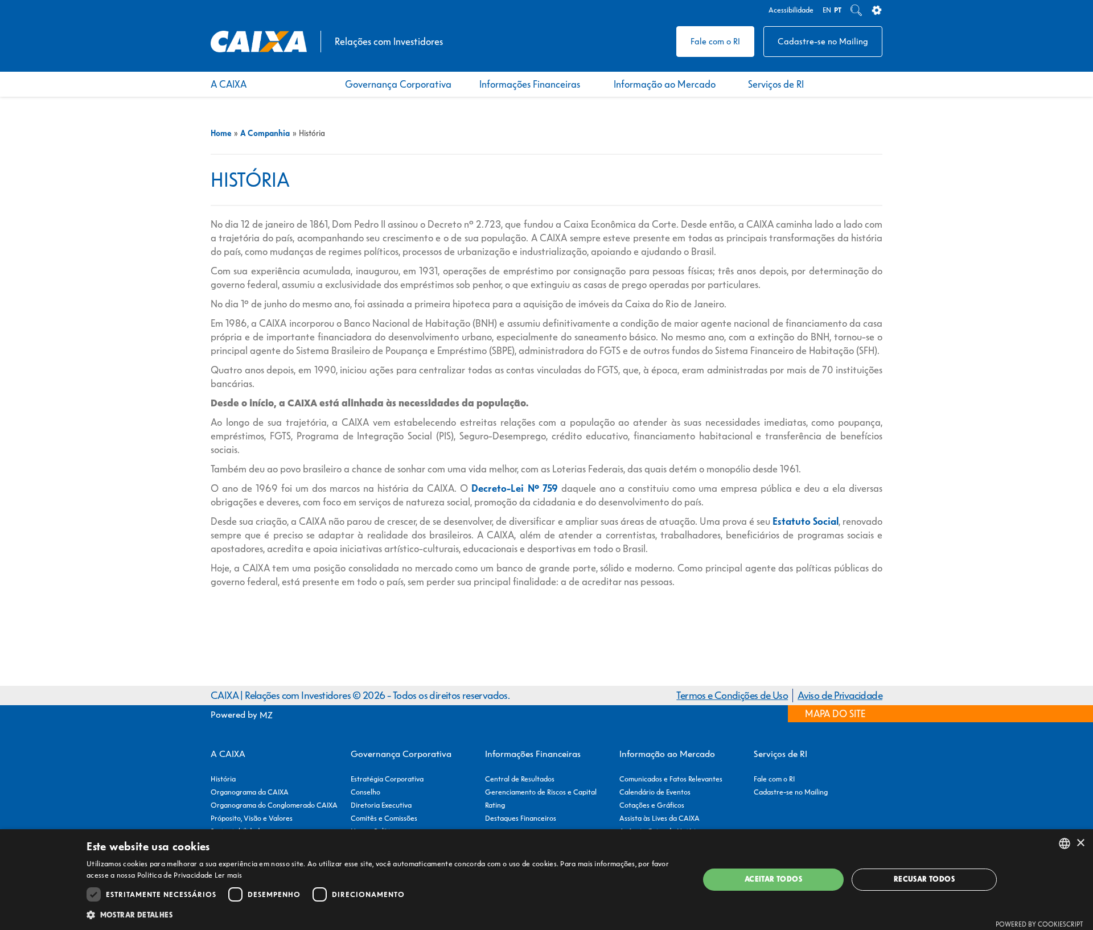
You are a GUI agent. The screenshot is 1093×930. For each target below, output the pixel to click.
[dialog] (546, 879)
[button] (384, 914)
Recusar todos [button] (924, 879)
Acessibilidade (791, 10)
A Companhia (265, 133)
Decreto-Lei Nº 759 (514, 488)
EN (827, 10)
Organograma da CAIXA (250, 792)
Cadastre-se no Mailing (823, 41)
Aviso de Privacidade (840, 695)
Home (221, 133)
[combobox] (1064, 843)
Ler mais (228, 875)
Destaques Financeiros (520, 818)
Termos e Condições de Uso (732, 695)
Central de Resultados (519, 779)
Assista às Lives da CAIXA (659, 818)
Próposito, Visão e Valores (252, 818)
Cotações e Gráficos (651, 805)
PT (837, 10)
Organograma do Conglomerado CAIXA (274, 805)
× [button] (1080, 843)
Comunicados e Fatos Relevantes (670, 779)
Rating (495, 805)
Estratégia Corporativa (387, 779)
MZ (266, 715)
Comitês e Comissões (384, 818)
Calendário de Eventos (655, 792)
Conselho (365, 792)
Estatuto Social (806, 521)
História (223, 779)
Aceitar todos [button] (773, 879)
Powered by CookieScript (1039, 924)
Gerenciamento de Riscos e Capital (541, 792)
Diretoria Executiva (381, 805)
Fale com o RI (715, 41)
